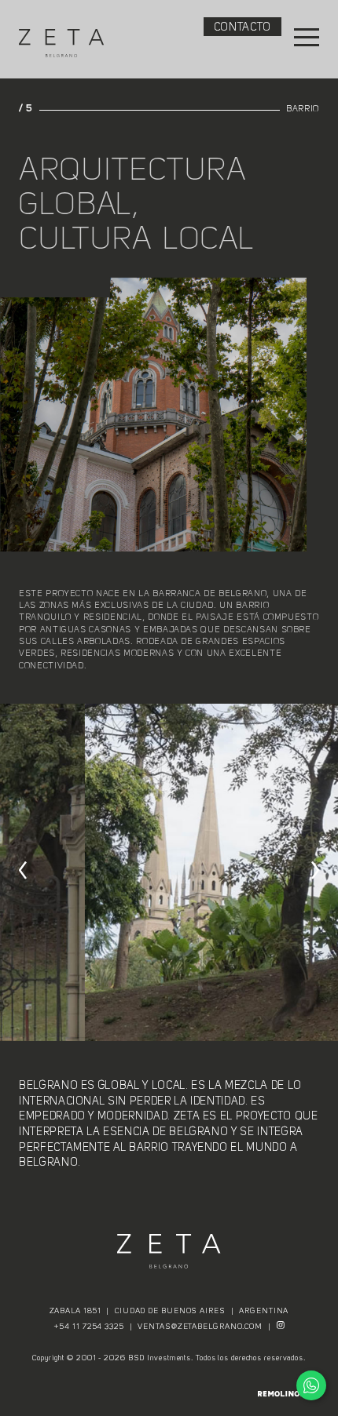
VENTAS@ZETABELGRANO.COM (200, 1326)
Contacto (242, 27)
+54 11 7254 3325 (88, 1326)
